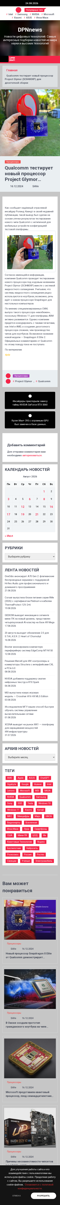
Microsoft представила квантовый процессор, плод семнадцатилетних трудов (29, 1096)
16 (51, 506)
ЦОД (35, 835)
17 (8, 514)
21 (37, 514)
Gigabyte (11, 784)
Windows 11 (13, 810)
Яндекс (41, 842)
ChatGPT (44, 778)
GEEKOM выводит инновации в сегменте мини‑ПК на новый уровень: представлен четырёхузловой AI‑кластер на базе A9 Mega (29, 619)
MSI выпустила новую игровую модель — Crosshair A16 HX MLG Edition (26, 694)
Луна (26, 829)
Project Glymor (23, 381)
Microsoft (49, 14)
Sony (9, 803)
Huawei (38, 784)
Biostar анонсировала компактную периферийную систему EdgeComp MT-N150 (29, 648)
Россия (28, 854)
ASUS (29, 17)
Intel (10, 14)
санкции (11, 861)
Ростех (40, 854)
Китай (40, 810)
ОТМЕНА (16, 1196)
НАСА (49, 816)
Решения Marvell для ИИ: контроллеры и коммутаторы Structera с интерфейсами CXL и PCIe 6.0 (29, 665)
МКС (9, 816)
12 (22, 506)
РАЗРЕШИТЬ (43, 1196)
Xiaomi (18, 17)
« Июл (9, 535)
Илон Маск (42, 17)
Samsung (22, 14)
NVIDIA (35, 14)
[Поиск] (56, 59)
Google (25, 784)
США (9, 835)
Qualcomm (44, 381)
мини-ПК (22, 835)
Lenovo (11, 790)
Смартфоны (41, 829)
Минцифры (23, 816)
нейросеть (32, 848)
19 (22, 514)
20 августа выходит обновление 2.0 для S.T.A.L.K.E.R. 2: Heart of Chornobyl (27, 634)
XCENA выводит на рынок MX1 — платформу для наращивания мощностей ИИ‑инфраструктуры (29, 728)
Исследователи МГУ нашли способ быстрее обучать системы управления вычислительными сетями (29, 710)
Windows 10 (44, 803)
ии (44, 835)
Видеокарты (13, 822)
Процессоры (12, 162)
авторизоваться (32, 455)
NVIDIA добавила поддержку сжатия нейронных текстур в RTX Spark (25, 680)
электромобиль (43, 861)
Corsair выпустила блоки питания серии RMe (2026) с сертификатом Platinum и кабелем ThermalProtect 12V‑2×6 (29, 601)
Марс (37, 816)
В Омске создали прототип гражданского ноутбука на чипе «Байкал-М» (26, 1026)
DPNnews (30, 30)
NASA (47, 790)
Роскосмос (13, 854)
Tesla (30, 803)
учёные (26, 861)
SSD (20, 803)
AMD (9, 778)
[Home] (4, 59)
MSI (37, 790)
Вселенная (31, 822)
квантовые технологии (19, 842)
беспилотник (14, 848)
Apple (21, 778)
